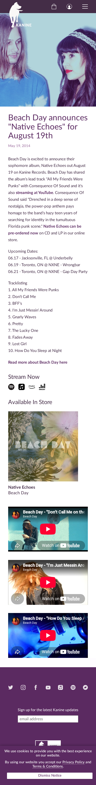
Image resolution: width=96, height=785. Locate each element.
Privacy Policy (73, 762)
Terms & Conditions (47, 766)
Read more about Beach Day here (37, 362)
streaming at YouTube (34, 193)
